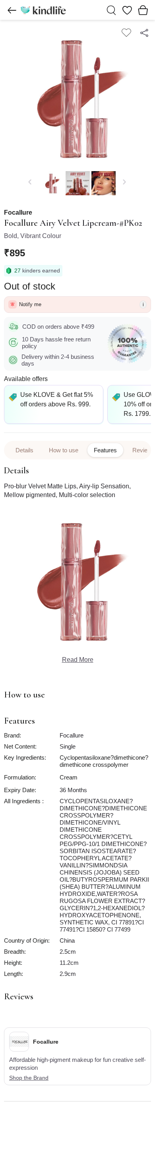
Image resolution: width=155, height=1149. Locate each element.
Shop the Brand (28, 1078)
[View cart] (143, 10)
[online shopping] (43, 10)
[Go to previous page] (12, 10)
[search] (111, 10)
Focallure (18, 213)
